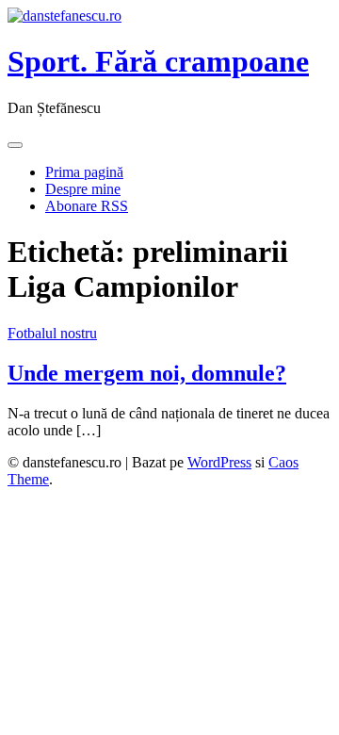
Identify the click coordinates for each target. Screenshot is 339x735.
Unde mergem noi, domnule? (147, 373)
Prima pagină (84, 172)
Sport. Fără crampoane (158, 61)
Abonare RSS (86, 206)
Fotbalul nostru (52, 333)
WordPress (219, 462)
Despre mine (83, 189)
